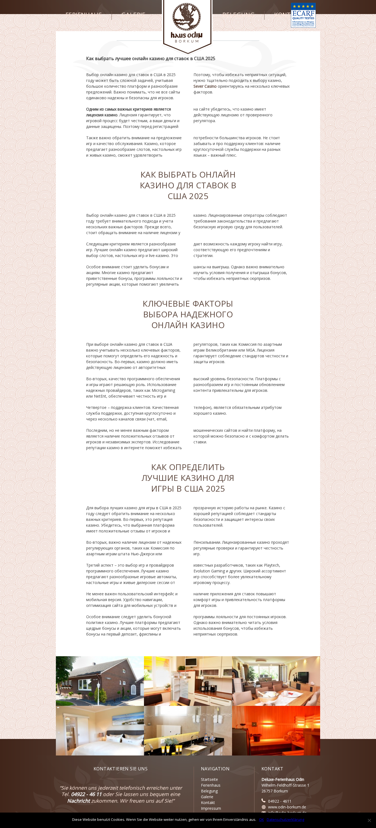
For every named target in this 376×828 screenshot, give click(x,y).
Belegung (238, 15)
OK (261, 819)
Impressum (211, 808)
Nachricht (78, 800)
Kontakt (288, 15)
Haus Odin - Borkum (187, 27)
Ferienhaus (84, 15)
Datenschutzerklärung (285, 819)
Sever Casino (205, 86)
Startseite (209, 779)
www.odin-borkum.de (287, 807)
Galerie (133, 15)
